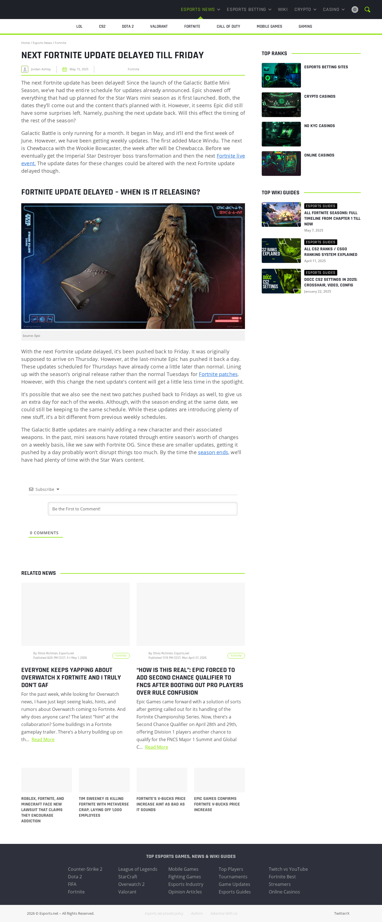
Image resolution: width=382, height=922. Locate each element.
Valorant (127, 892)
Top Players (231, 869)
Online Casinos (319, 155)
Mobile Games (183, 869)
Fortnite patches (218, 374)
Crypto (302, 9)
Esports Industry (185, 884)
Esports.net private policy (164, 913)
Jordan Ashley (41, 69)
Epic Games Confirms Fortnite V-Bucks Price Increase (217, 804)
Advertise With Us (224, 913)
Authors (197, 913)
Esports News (198, 9)
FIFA (72, 884)
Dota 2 (75, 877)
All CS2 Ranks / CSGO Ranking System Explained (330, 252)
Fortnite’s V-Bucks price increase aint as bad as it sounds (161, 804)
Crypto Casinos (320, 96)
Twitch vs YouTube (288, 869)
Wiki (283, 9)
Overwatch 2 (131, 884)
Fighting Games (184, 877)
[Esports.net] (40, 9)
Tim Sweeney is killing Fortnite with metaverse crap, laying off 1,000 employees (104, 807)
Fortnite (60, 43)
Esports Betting (246, 9)
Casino (331, 9)
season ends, (213, 452)
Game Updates (234, 884)
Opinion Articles (185, 892)
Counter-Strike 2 (85, 869)
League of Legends (137, 869)
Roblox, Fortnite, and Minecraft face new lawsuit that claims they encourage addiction (42, 810)
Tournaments (233, 877)
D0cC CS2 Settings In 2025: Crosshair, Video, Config (330, 282)
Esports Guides (235, 892)
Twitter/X (342, 913)
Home (25, 43)
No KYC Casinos (319, 126)
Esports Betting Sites (326, 67)
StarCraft (127, 877)
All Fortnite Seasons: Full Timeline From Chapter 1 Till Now (332, 218)
